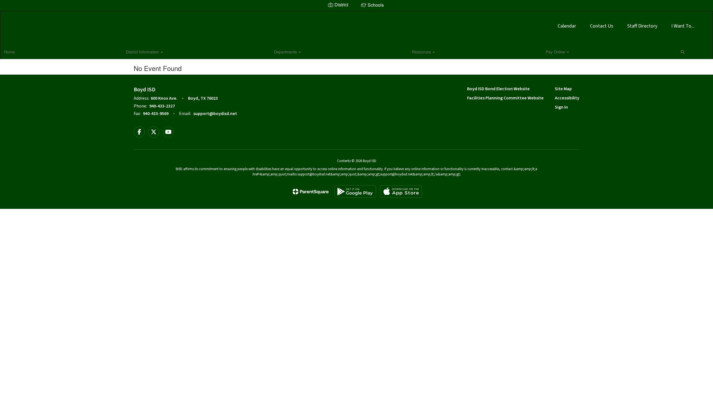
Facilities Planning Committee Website (505, 98)
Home (9, 52)
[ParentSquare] (310, 191)
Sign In (561, 107)
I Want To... (683, 26)
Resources (422, 52)
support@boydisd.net (215, 114)
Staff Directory (642, 26)
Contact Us (601, 26)
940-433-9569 (156, 114)
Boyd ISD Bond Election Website (498, 89)
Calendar (567, 26)
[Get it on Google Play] (355, 191)
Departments (286, 52)
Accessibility (567, 98)
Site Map (563, 89)
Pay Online (556, 52)
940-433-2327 (162, 106)
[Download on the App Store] (401, 191)
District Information (143, 52)
